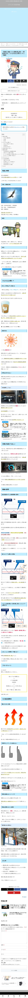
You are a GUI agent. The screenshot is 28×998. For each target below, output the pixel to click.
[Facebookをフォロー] (20, 889)
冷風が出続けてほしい (7, 148)
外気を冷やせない (7, 146)
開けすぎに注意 (7, 160)
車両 (5, 139)
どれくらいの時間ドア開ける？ (10, 155)
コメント (4, 930)
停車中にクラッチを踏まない (9, 161)
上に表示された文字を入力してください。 (11, 964)
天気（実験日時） (7, 137)
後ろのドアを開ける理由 (8, 152)
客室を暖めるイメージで (8, 163)
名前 (2, 944)
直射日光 (5, 145)
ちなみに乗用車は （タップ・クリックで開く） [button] (12, 326)
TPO (4, 660)
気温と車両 (5, 136)
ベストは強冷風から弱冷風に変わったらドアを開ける (14, 154)
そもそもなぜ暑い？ (7, 142)
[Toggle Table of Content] (22, 134)
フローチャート (18, 127)
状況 (5, 140)
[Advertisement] (14, 28)
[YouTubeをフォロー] (14, 892)
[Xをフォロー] (7, 889)
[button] (17, 80)
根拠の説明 (5, 149)
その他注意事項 (6, 158)
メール (3, 949)
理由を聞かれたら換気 (8, 164)
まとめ (4, 166)
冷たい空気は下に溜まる (8, 143)
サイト (2, 954)
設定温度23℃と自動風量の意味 (10, 151)
